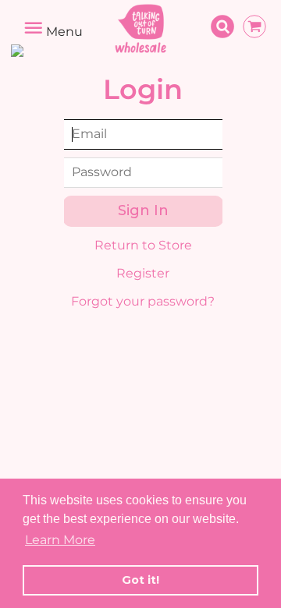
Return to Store (143, 245)
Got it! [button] (140, 580)
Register (142, 273)
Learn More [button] (60, 539)
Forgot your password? (143, 301)
